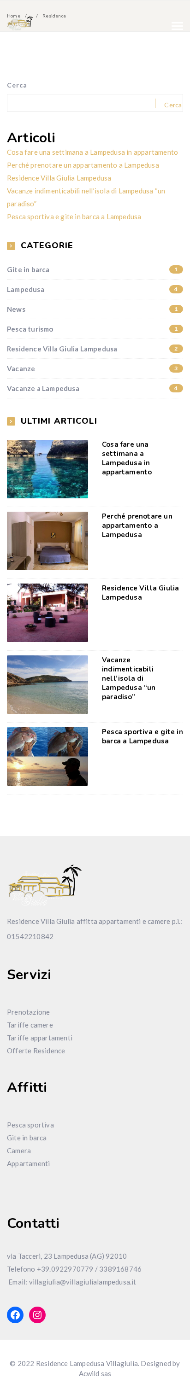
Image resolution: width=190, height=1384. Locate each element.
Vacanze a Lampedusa (92, 388)
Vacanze (92, 368)
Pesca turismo (92, 329)
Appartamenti (28, 1163)
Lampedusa (92, 289)
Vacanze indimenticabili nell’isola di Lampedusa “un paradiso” (129, 678)
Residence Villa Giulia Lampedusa (59, 178)
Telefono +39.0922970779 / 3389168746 (74, 1269)
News (92, 309)
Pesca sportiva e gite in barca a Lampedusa (74, 216)
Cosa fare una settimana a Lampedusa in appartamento (92, 152)
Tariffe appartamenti (39, 1038)
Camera (19, 1150)
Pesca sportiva (30, 1125)
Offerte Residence (36, 1050)
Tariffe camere (30, 1025)
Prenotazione (28, 1012)
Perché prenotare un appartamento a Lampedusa (83, 165)
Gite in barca (92, 269)
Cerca (17, 85)
